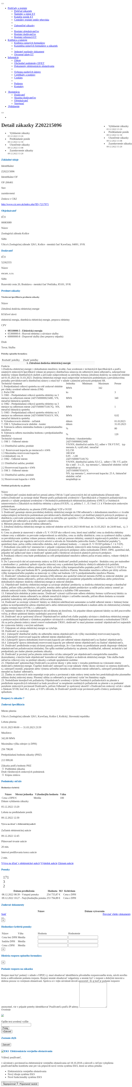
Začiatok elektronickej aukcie (16, 830)
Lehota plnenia (8, 721)
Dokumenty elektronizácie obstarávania (34, 66)
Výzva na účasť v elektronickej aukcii (20, 863)
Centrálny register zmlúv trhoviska (31, 19)
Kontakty (19, 86)
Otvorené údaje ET (24, 54)
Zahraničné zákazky (24, 25)
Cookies (18, 77)
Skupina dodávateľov (25, 97)
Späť (3, 914)
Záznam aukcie (66, 863)
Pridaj (5, 1028)
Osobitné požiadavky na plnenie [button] (15, 485)
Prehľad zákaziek (23, 11)
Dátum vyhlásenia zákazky (15, 801)
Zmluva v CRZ (9, 198)
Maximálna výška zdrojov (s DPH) (19, 743)
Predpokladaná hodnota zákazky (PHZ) (21, 754)
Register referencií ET (25, 37)
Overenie (6, 1009)
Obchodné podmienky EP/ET (29, 63)
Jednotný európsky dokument (29, 51)
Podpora (18, 83)
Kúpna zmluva (12, 775)
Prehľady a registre (17, 8)
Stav (3, 187)
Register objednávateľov (26, 31)
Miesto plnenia (8, 711)
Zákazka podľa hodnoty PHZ (16, 765)
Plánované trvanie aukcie (14, 841)
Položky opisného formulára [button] (14, 354)
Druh (4, 342)
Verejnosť (19, 103)
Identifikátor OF (9, 177)
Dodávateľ (19, 94)
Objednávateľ (21, 100)
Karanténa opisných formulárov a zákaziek (36, 45)
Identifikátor (7, 166)
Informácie (13, 57)
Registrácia (14, 92)
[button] (2, 917)
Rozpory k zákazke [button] (12, 698)
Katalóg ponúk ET (23, 16)
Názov (4, 228)
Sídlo (4, 239)
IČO (3, 217)
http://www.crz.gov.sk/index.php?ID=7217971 (25, 204)
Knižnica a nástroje (17, 40)
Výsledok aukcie (48, 863)
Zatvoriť (6, 1045)
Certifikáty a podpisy (24, 74)
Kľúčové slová (8, 314)
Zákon (17, 60)
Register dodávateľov (25, 34)
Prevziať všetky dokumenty (117, 914)
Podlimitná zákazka (15, 769)
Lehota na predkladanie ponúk (16, 812)
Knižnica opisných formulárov (29, 43)
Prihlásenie (13, 106)
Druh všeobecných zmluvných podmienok (22, 771)
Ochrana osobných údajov (27, 72)
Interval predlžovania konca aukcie (19, 852)
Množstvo (6, 732)
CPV (3, 325)
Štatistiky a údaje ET (24, 14)
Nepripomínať (9, 1084)
